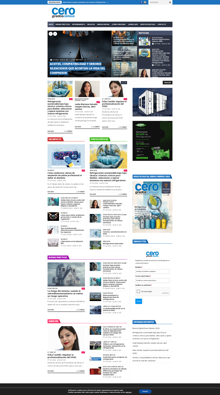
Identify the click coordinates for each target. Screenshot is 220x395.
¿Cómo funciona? (119, 24)
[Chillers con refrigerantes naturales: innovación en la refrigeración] (95, 345)
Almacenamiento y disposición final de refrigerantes (111, 297)
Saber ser (109, 99)
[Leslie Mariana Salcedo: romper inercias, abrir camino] (144, 73)
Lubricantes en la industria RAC (72, 242)
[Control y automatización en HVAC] (95, 233)
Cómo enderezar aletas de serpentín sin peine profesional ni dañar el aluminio (65, 175)
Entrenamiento (78, 24)
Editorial (82, 60)
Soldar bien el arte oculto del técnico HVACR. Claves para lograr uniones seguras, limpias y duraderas (73, 203)
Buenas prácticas (63, 24)
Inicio (51, 24)
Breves (105, 366)
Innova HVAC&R (103, 24)
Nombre (138, 267)
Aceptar (145, 391)
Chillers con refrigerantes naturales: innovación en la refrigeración (114, 346)
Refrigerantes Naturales (113, 243)
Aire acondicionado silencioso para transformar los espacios (72, 230)
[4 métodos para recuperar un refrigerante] (95, 358)
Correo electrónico (143, 276)
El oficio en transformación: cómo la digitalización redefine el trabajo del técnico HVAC (114, 332)
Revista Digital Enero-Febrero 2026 (161, 40)
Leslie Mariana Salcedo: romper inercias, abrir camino (60, 57)
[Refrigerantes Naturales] (95, 245)
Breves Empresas (112, 366)
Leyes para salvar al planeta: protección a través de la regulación (73, 217)
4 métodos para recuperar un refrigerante (115, 358)
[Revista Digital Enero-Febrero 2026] (144, 41)
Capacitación (155, 49)
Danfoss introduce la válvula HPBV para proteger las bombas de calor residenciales (114, 372)
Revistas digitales (147, 24)
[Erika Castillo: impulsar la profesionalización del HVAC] (116, 89)
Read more (53, 131)
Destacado (163, 70)
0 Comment (71, 131)
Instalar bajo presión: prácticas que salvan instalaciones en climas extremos (112, 220)
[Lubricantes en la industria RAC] (53, 243)
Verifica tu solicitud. (143, 285)
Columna (123, 214)
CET (105, 99)
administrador (68, 208)
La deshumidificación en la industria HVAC (114, 309)
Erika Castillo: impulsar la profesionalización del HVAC (60, 73)
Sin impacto (51, 170)
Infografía (106, 355)
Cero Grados (67, 246)
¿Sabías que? (133, 24)
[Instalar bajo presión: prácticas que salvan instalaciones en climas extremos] (95, 218)
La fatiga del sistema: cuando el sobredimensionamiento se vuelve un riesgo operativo (65, 293)
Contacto (162, 24)
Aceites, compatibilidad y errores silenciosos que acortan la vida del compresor (104, 68)
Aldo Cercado (67, 234)
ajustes (128, 392)
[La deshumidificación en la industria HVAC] (95, 310)
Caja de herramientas (109, 327)
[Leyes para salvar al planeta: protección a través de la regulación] (53, 216)
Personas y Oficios (157, 71)
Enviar (139, 301)
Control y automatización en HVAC (114, 233)
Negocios (91, 24)
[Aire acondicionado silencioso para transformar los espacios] (53, 229)
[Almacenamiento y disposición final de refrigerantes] (95, 296)
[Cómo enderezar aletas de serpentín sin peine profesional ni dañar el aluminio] (66, 156)
